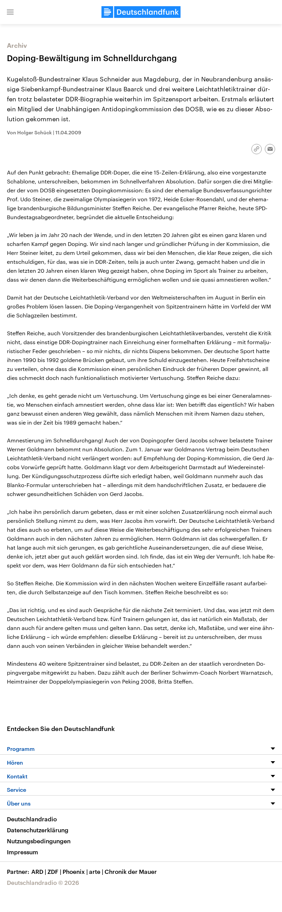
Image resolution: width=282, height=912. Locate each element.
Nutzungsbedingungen (38, 840)
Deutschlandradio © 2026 (43, 882)
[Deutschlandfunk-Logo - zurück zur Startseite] (141, 12)
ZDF (54, 871)
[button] (10, 12)
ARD (38, 871)
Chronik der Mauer (131, 871)
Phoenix (75, 871)
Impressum (22, 851)
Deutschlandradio (32, 818)
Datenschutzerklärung (37, 829)
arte (96, 871)
